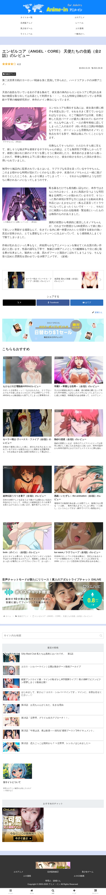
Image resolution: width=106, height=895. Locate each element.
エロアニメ (18, 872)
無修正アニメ (10, 74)
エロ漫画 (27, 876)
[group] (17, 778)
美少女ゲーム (87, 872)
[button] (101, 635)
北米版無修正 (53, 872)
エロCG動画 (79, 876)
